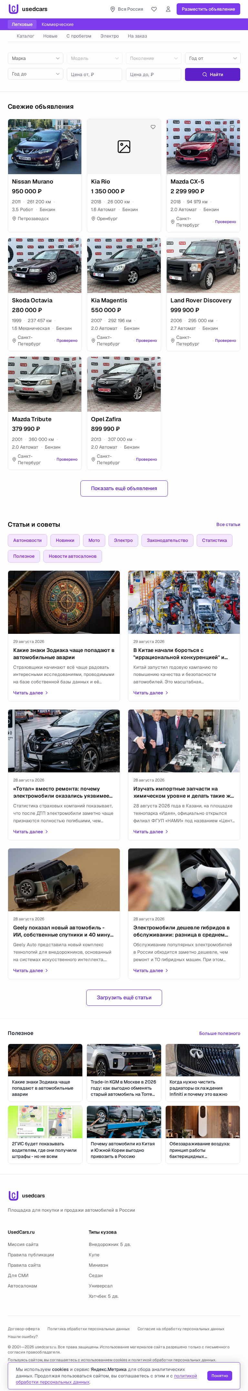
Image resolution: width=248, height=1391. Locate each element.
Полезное (24, 556)
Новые (50, 36)
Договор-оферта (24, 1328)
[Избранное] (154, 9)
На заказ (137, 36)
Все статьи (228, 524)
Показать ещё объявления (124, 488)
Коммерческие (58, 24)
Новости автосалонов (73, 556)
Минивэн (98, 1265)
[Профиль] (168, 9)
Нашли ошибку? (23, 1336)
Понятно (220, 1375)
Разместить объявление (208, 9)
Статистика (214, 540)
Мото (94, 540)
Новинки (65, 540)
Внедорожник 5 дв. (110, 1244)
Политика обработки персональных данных (88, 1328)
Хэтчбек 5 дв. (104, 1296)
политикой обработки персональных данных (173, 1360)
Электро (109, 36)
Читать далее (28, 693)
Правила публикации (31, 1255)
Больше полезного (219, 1033)
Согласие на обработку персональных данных (181, 1328)
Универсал (101, 1286)
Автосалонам (22, 1286)
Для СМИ (18, 1275)
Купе (94, 1255)
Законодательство (167, 540)
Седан (96, 1275)
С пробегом (79, 36)
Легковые (22, 24)
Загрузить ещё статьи (124, 997)
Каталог (25, 36)
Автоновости (27, 540)
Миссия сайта (23, 1244)
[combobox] (35, 58)
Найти (216, 74)
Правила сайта (24, 1265)
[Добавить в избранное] (73, 127)
